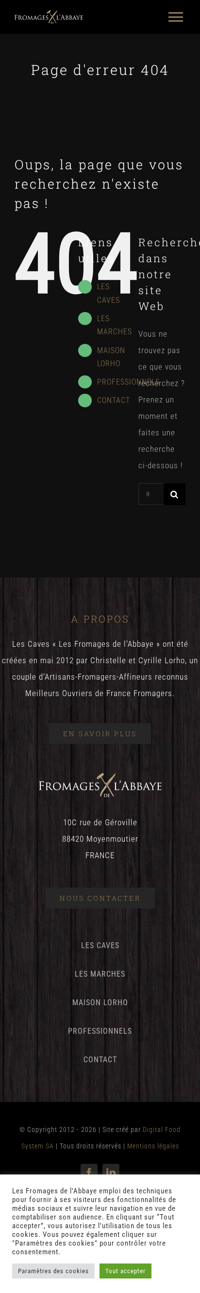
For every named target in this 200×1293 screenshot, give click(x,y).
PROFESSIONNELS (128, 381)
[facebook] (89, 1172)
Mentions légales (153, 1146)
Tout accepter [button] (125, 1271)
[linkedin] (110, 1172)
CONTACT (113, 400)
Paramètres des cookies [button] (53, 1271)
